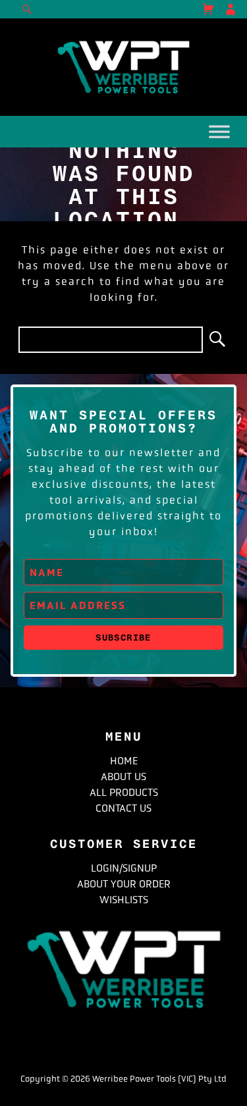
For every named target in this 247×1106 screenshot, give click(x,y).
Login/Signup (124, 868)
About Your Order (124, 884)
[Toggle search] (27, 9)
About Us (123, 776)
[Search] (216, 340)
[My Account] (230, 9)
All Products (124, 792)
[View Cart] (208, 9)
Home (124, 760)
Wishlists (123, 899)
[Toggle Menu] (219, 134)
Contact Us (123, 808)
